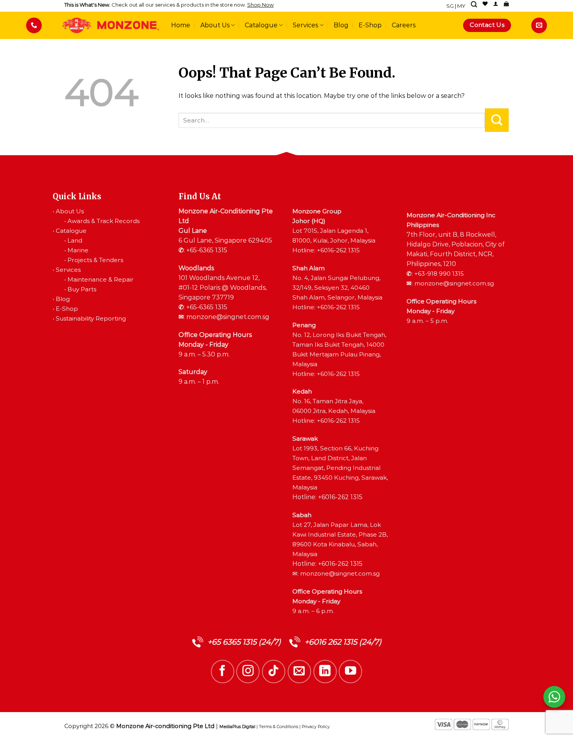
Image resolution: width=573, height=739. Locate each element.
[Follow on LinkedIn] (325, 671)
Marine (77, 250)
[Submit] (497, 120)
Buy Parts (81, 289)
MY (461, 6)
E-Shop (370, 25)
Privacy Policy (316, 726)
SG (450, 6)
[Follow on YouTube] (350, 671)
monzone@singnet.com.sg (227, 317)
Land (74, 240)
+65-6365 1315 (206, 250)
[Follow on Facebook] (222, 671)
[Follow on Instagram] (248, 671)
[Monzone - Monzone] (110, 26)
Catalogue (261, 25)
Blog (341, 25)
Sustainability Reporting (91, 318)
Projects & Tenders (95, 260)
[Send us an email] (299, 671)
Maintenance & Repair (100, 279)
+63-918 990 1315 (439, 273)
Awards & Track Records (103, 221)
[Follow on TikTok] (273, 671)
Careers (404, 25)
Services (305, 25)
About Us (215, 25)
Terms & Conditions (278, 726)
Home (180, 25)
